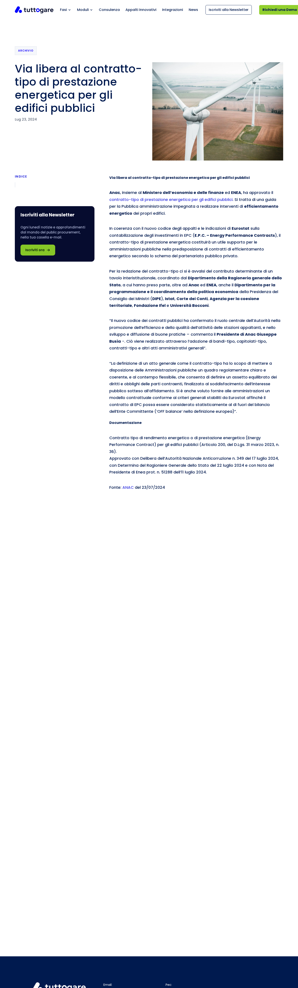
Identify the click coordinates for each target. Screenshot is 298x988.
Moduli (83, 9)
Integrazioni (172, 9)
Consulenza (109, 9)
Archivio (25, 50)
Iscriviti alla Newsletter (228, 9)
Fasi (63, 9)
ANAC (128, 487)
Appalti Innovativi (140, 9)
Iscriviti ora (35, 250)
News (193, 9)
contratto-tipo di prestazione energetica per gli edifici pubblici (171, 199)
